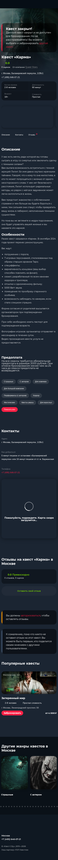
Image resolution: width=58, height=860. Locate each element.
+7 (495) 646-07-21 (10, 77)
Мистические (9, 402)
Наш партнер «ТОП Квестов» (14, 850)
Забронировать (12, 713)
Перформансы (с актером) (15, 396)
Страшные (8, 382)
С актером (24, 382)
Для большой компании (14, 389)
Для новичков (40, 382)
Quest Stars (31, 67)
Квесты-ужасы (28, 402)
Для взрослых (46, 402)
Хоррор (36, 396)
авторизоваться (31, 615)
